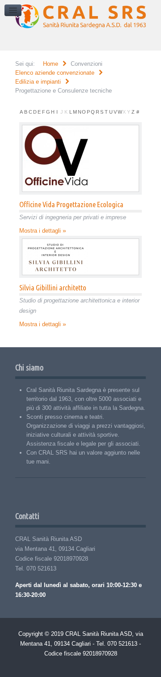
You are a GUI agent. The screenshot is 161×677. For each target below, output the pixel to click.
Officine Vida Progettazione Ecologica (71, 204)
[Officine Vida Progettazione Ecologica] (81, 158)
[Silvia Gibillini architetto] (81, 256)
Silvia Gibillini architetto (52, 287)
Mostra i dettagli (40, 230)
